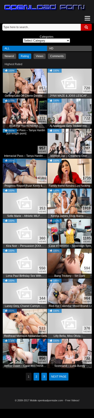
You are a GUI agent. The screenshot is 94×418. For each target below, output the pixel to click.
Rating (25, 56)
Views (39, 56)
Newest (9, 56)
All (7, 48)
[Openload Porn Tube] (45, 7)
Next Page (58, 376)
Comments (57, 56)
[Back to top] (47, 413)
